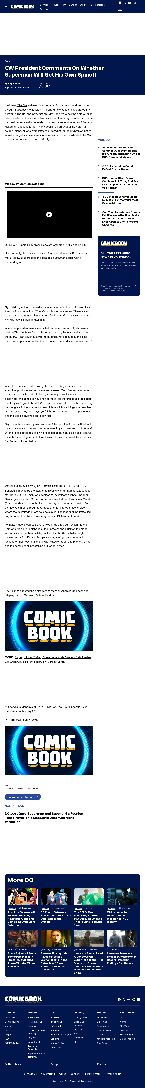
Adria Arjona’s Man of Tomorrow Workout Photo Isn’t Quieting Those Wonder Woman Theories (22, 960)
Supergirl (20, 109)
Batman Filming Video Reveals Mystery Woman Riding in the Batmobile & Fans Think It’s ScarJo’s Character (55, 961)
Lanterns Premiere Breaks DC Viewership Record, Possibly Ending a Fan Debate (121, 958)
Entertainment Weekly (24, 719)
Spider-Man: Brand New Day (37, 1032)
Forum (44, 9)
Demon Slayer (103, 1026)
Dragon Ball (102, 1021)
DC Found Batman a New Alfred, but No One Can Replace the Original (56, 917)
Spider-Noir (56, 1026)
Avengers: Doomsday (33, 1048)
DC (7, 61)
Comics (44, 5)
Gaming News (80, 1017)
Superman (78, 118)
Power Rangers (127, 1034)
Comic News (11, 1017)
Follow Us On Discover (22, 796)
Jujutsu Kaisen (104, 1030)
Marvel (8, 1026)
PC (75, 1041)
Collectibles (98, 5)
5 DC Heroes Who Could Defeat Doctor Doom (117, 168)
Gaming (73, 5)
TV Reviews (56, 1021)
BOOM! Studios (12, 1043)
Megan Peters (14, 83)
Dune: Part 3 (34, 1041)
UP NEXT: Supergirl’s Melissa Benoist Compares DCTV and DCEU (45, 245)
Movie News (33, 1017)
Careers (76, 1074)
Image (8, 1034)
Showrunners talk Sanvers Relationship (66, 657)
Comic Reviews (12, 1021)
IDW (7, 1038)
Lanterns (55, 1038)
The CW (22, 105)
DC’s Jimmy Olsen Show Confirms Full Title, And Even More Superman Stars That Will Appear (121, 183)
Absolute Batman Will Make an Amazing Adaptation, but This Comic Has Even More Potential (21, 919)
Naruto (100, 1034)
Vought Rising (57, 1043)
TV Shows (79, 949)
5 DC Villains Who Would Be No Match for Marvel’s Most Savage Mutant (120, 200)
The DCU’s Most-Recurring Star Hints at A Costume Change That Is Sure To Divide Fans (88, 919)
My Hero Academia (106, 1038)
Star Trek (124, 1030)
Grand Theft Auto (128, 1038)
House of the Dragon (61, 1034)
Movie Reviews (35, 1021)
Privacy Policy (119, 290)
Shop (54, 1064)
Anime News (103, 1017)
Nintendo (78, 1029)
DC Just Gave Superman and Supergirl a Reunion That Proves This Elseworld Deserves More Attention (44, 818)
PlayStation (79, 1037)
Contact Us (30, 1074)
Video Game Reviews (80, 1023)
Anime (84, 5)
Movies (55, 5)
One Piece (102, 1043)
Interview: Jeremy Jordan (51, 661)
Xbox (76, 1033)
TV (64, 5)
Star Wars (124, 1026)
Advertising (48, 1074)
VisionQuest (56, 1047)
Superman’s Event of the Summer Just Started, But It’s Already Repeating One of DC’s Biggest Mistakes (121, 152)
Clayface (32, 1037)
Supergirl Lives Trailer (28, 657)
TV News (55, 1017)
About (62, 1074)
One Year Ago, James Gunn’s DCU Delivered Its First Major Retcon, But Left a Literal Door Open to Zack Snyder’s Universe (121, 219)
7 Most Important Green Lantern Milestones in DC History (118, 917)
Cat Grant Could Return (19, 661)
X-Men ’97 (55, 1030)
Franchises (127, 1012)
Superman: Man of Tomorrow (37, 1055)
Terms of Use (119, 288)
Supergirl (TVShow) (14, 788)
